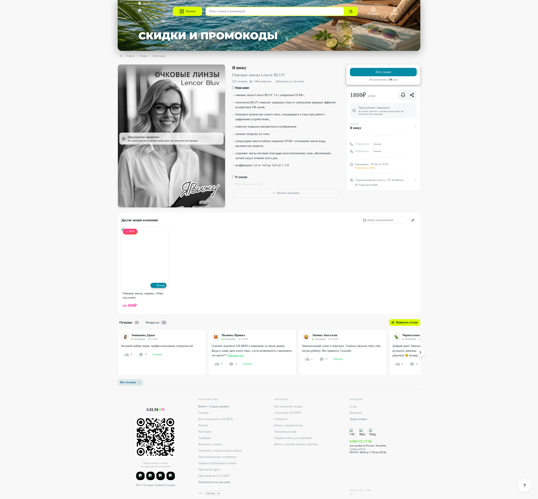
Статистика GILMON (287, 412)
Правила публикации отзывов (217, 463)
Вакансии (356, 412)
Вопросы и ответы (218, 21)
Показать (377, 144)
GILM (155, 409)
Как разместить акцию (288, 406)
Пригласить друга (209, 469)
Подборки (204, 438)
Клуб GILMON (192, 21)
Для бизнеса (243, 21)
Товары (143, 55)
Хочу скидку (383, 72)
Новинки (172, 21)
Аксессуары (158, 55)
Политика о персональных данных (220, 450)
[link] (524, 485)
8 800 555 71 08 (361, 441)
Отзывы (203, 412)
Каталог (191, 11)
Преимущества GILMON (214, 475)
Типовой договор (285, 431)
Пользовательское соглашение (217, 456)
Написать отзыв (407, 322)
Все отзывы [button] (128, 382)
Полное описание (288, 193)
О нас (353, 406)
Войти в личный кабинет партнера (296, 444)
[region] (269, 352)
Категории (205, 431)
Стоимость (280, 419)
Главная (130, 55)
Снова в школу (147, 21)
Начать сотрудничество (288, 425)
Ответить (157, 354)
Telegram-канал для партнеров (293, 438)
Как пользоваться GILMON (215, 419)
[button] (140, 476)
